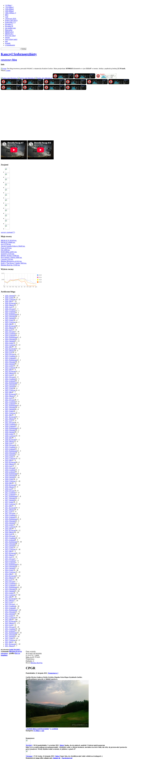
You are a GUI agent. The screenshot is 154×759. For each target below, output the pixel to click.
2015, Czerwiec (10, 549)
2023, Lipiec (9, 366)
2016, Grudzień (10, 515)
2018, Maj (8, 483)
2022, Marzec (9, 396)
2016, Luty (8, 534)
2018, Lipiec (9, 479)
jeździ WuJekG (14, 649)
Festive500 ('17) (10, 22)
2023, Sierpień (10, 364)
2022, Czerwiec (10, 390)
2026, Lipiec (9, 297)
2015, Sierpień (10, 546)
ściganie (7, 43)
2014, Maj (8, 574)
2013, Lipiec (9, 593)
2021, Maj (8, 415)
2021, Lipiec (9, 411)
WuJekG (29, 745)
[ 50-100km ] (9, 7)
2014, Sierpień (10, 568)
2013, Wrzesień (10, 589)
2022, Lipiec (9, 388)
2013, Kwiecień (10, 599)
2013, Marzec (9, 600)
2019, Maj (8, 460)
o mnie (8, 70)
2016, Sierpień (10, 523)
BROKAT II (8, 240)
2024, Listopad (10, 335)
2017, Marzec (9, 510)
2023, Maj (8, 369)
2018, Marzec (9, 487)
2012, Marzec (9, 623)
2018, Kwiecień (10, 485)
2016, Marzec (9, 532)
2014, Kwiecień (10, 576)
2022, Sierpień (10, 386)
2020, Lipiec (9, 434)
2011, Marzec (9, 646)
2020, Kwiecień (10, 439)
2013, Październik (11, 587)
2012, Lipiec (9, 616)
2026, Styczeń (9, 309)
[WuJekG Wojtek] (9, 78)
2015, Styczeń (9, 559)
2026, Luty (8, 307)
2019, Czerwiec (10, 458)
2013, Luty (8, 602)
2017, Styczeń (9, 513)
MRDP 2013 (9, 32)
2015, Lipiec (9, 547)
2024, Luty (8, 352)
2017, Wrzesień (10, 498)
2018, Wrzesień (10, 475)
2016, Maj (8, 528)
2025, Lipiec (9, 320)
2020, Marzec (9, 441)
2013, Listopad (10, 585)
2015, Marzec (9, 555)
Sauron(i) (7, 254)
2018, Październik (11, 474)
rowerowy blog (9, 59)
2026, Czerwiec (10, 299)
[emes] (7, 203)
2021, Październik (11, 405)
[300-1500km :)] (10, 13)
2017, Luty (8, 511)
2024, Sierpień (10, 341)
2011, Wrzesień (10, 634)
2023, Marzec (9, 373)
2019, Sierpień (10, 455)
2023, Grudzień (10, 356)
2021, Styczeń (9, 422)
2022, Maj (8, 392)
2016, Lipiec (9, 525)
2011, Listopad (10, 631)
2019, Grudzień (10, 447)
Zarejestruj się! (67, 758)
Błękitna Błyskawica (11, 261)
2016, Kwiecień (10, 530)
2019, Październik (11, 451)
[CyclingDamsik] (7, 193)
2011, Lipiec (9, 638)
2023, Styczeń (9, 377)
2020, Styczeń (9, 445)
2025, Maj (8, 324)
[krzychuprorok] (7, 208)
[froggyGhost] (7, 172)
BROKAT (8, 242)
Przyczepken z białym (11, 257)
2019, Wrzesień (10, 453)
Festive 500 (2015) (11, 20)
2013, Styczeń (9, 604)
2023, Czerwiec (10, 368)
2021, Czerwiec (10, 413)
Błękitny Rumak (10, 255)
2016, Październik (11, 519)
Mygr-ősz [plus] (10, 36)
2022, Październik (11, 383)
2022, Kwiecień (10, 394)
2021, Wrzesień (10, 407)
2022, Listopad (10, 381)
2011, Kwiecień (10, 644)
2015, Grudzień (10, 538)
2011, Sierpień (10, 636)
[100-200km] (9, 9)
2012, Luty (8, 625)
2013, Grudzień (10, 583)
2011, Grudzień (10, 629)
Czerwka (7, 259)
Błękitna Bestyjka (10, 265)
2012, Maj (8, 619)
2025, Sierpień (10, 318)
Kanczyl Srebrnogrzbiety (19, 54)
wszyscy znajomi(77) (8, 232)
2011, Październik (11, 633)
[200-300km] (9, 11)
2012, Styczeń (9, 627)
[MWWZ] (7, 198)
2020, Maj (8, 438)
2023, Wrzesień (10, 362)
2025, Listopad (10, 313)
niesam (7, 37)
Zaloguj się (56, 758)
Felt (5, 250)
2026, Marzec (9, 305)
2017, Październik (11, 496)
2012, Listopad (10, 608)
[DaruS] (7, 218)
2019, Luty (8, 466)
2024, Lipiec (9, 343)
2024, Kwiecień (10, 349)
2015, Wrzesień (10, 544)
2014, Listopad (10, 563)
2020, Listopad (10, 426)
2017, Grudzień (10, 492)
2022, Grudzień (10, 379)
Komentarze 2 (53, 673)
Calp (6, 17)
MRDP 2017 (9, 34)
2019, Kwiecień (10, 462)
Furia (6, 248)
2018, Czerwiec (10, 481)
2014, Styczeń (9, 581)
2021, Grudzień (10, 402)
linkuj (62, 745)
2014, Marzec (9, 578)
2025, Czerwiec (10, 322)
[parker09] (7, 182)
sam (6, 41)
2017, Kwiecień (10, 508)
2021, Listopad (10, 403)
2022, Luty (8, 398)
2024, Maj (8, 347)
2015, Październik (11, 542)
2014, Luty (8, 580)
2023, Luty (8, 375)
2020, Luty (8, 443)
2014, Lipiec (9, 570)
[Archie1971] (7, 213)
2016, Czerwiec (10, 527)
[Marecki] (7, 177)
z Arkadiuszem (10, 45)
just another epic (10, 28)
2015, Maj (8, 551)
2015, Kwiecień (10, 553)
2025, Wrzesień (10, 316)
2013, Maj (8, 597)
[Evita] (7, 187)
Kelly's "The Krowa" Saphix (13, 263)
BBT (6, 15)
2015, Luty (8, 557)
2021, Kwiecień (10, 417)
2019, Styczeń (9, 468)
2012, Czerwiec (10, 617)
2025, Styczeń (9, 332)
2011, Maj (8, 642)
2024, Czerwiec (10, 345)
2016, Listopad (10, 517)
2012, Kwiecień (10, 621)
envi (6, 244)
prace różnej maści (11, 39)
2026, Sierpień (10, 296)
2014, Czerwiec (10, 572)
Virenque (29, 756)
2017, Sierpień (10, 500)
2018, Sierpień (10, 477)
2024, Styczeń (9, 354)
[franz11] (7, 223)
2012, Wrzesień (10, 612)
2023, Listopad (10, 358)
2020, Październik (11, 428)
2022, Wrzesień (10, 385)
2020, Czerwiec (10, 436)
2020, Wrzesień (10, 430)
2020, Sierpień (10, 432)
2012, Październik (11, 610)
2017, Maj (8, 506)
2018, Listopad (10, 472)
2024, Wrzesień (10, 339)
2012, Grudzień (10, 606)
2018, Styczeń (9, 491)
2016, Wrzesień (10, 521)
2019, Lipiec (9, 457)
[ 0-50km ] (8, 5)
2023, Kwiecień (10, 371)
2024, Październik (11, 337)
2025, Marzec (9, 328)
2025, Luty (8, 330)
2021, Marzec (9, 419)
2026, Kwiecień (10, 303)
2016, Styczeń (9, 536)
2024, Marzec (9, 350)
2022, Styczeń (9, 400)
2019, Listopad (10, 449)
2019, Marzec (9, 464)
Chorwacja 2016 (10, 18)
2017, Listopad (10, 494)
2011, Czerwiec (10, 640)
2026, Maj (8, 301)
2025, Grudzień (10, 311)
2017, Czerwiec (10, 504)
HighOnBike (9, 252)
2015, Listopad (10, 540)
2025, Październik (11, 314)
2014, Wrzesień (10, 566)
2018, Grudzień (10, 470)
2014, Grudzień (10, 561)
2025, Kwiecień (10, 326)
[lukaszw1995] (7, 229)
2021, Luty (8, 421)
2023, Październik (11, 360)
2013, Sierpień (10, 591)
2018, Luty (8, 489)
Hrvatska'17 (9, 24)
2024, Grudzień (10, 333)
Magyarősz (8, 30)
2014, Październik (11, 564)
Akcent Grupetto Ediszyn (13, 246)
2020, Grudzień (10, 424)
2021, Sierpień (10, 409)
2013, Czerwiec (10, 595)
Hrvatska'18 (9, 26)
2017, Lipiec (9, 502)
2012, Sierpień (10, 614)
